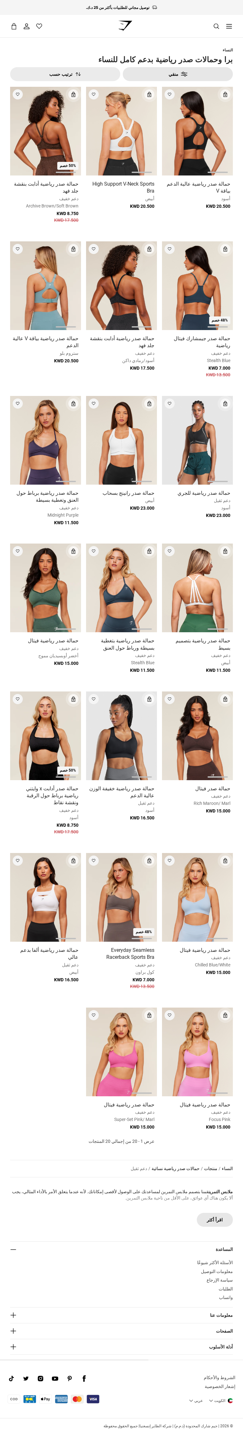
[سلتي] (14, 26)
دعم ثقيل (139, 1168)
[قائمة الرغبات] (39, 26)
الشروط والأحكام (219, 1377)
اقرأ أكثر (215, 1220)
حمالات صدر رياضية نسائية (176, 1168)
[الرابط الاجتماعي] (84, 1378)
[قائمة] (229, 26)
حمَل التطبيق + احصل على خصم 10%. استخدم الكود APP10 (117, 7)
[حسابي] (26, 26)
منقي (173, 74)
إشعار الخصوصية (220, 1386)
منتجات (210, 1168)
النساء (228, 50)
